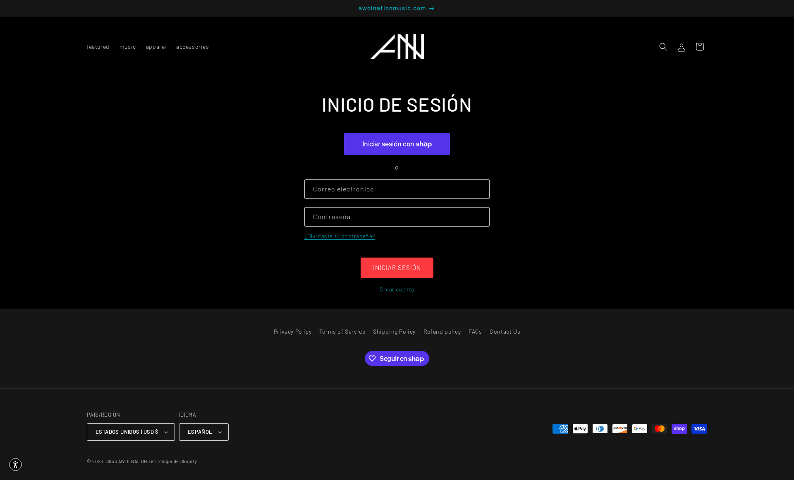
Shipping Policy (394, 331)
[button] (663, 47)
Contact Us (505, 331)
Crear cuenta (397, 289)
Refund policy (442, 331)
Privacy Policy (292, 331)
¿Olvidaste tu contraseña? (339, 235)
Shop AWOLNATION (127, 461)
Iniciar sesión (397, 267)
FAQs (475, 331)
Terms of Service (342, 331)
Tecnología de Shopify (172, 461)
